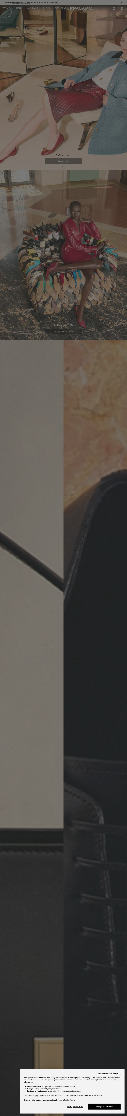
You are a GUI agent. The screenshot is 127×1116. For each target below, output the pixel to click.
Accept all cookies (104, 1106)
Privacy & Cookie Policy (65, 1100)
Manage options (75, 1106)
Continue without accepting (109, 1074)
